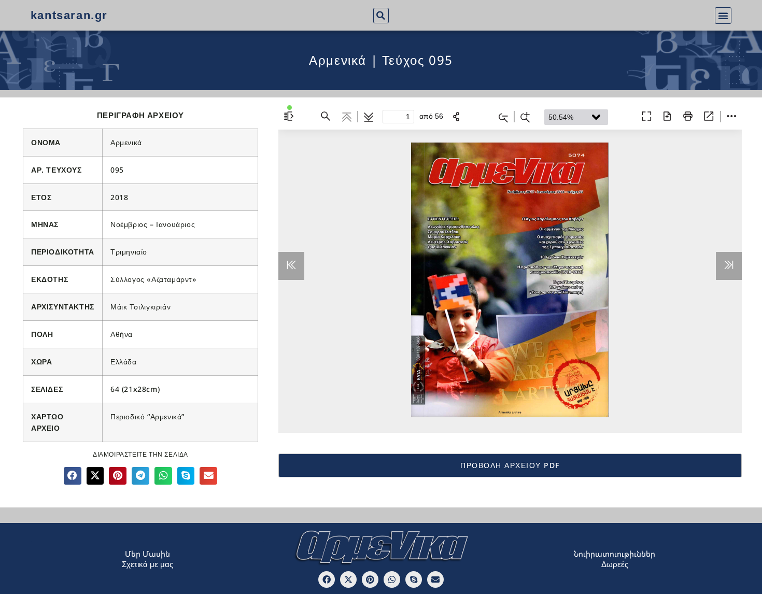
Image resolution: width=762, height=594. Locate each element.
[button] (381, 15)
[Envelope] (435, 579)
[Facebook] (326, 579)
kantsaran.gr (69, 15)
